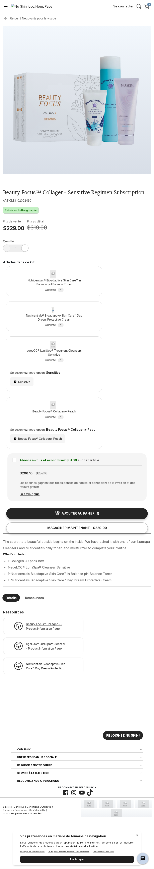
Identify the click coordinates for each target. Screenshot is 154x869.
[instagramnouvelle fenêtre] (74, 792)
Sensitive (24, 382)
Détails (11, 598)
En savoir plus (30, 494)
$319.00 (37, 227)
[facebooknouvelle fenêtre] (66, 792)
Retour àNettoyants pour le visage (33, 18)
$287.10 (41, 473)
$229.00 (13, 228)
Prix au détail (35, 221)
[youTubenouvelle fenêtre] (82, 792)
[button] (123, 735)
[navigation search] (139, 6)
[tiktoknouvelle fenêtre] (90, 792)
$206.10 (26, 473)
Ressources (34, 598)
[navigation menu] (5, 6)
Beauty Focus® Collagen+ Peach (40, 438)
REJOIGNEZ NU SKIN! (123, 735)
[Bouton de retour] (6, 18)
